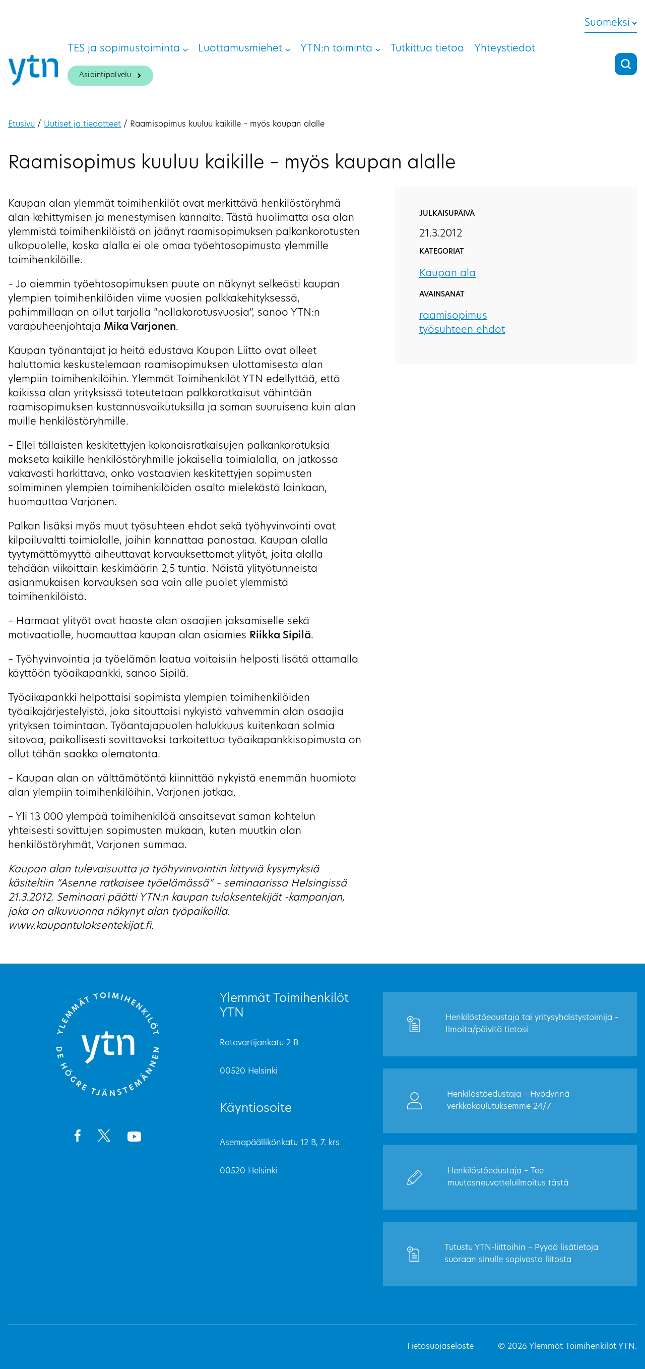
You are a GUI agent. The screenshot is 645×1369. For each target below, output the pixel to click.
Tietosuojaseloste (440, 1347)
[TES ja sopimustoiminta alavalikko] (185, 49)
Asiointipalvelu (105, 75)
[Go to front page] (108, 1095)
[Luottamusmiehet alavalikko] (288, 49)
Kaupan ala (447, 274)
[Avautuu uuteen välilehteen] (77, 1137)
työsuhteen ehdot (462, 330)
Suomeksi (607, 23)
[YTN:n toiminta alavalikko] (378, 49)
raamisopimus (453, 316)
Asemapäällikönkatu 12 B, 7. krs (280, 1143)
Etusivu (21, 125)
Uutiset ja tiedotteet (82, 125)
